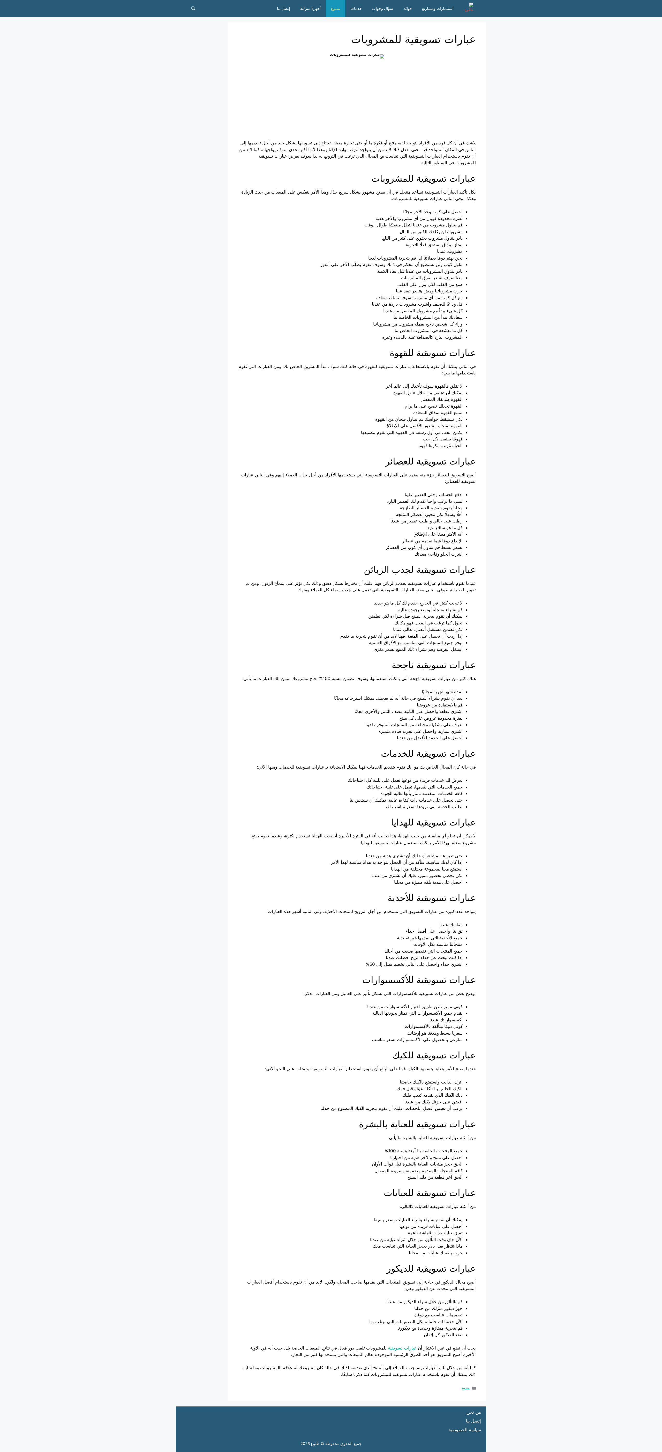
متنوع (335, 8)
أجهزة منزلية (310, 8)
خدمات (356, 8)
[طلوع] (467, 8)
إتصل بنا (283, 8)
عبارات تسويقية (402, 1348)
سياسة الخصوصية (465, 1429)
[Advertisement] (357, 103)
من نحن (474, 1412)
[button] (193, 8)
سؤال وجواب (382, 8)
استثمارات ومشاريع (438, 8)
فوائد (408, 8)
